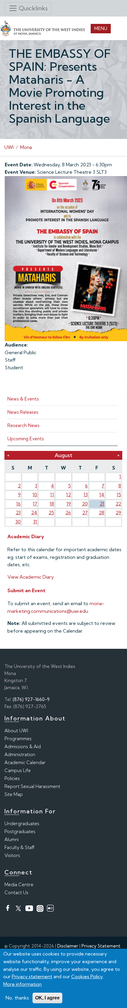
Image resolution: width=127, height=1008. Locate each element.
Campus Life (17, 770)
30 (18, 522)
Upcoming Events (25, 438)
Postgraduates (19, 831)
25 (51, 513)
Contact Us (16, 892)
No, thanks (17, 998)
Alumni (11, 839)
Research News (23, 425)
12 (68, 495)
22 (118, 504)
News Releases (22, 412)
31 (35, 522)
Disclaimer (67, 946)
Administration (19, 754)
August (63, 455)
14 (101, 495)
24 (34, 513)
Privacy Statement (101, 946)
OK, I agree (47, 997)
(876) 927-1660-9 (31, 699)
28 (101, 513)
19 (68, 504)
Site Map (13, 794)
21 (102, 504)
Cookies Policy (87, 976)
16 (18, 504)
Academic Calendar (24, 762)
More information (22, 984)
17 (35, 504)
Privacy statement (32, 976)
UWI (9, 147)
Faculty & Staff (19, 847)
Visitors (12, 855)
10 (34, 495)
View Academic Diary (30, 577)
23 (18, 513)
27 (85, 513)
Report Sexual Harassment (32, 786)
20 (85, 504)
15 (119, 495)
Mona (26, 147)
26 (68, 513)
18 (52, 504)
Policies (12, 778)
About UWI (16, 730)
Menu (100, 28)
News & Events (23, 399)
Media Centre (18, 884)
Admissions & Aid (22, 746)
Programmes (18, 738)
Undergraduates (21, 823)
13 (86, 495)
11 (52, 495)
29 (118, 513)
